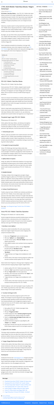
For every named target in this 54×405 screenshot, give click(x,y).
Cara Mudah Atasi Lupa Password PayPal (44, 49)
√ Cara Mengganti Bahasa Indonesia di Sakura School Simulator (45, 36)
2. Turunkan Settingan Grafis (8, 73)
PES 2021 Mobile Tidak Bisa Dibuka (9, 59)
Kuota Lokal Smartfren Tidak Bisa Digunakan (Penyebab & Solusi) (45, 90)
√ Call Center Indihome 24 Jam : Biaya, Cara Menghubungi (13, 398)
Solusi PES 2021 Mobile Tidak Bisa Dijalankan (11, 70)
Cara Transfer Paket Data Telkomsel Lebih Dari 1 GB (45, 54)
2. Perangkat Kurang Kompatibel (9, 63)
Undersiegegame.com (19, 358)
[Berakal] (25, 2)
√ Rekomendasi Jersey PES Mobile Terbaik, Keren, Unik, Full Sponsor (45, 18)
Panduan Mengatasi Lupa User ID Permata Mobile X (46, 123)
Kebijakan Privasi (43, 403)
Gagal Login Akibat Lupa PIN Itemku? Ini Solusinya (46, 70)
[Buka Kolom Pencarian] (52, 2)
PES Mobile (8, 395)
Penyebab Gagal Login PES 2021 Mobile (10, 60)
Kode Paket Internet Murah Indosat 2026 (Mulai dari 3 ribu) (45, 11)
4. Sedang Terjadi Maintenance (9, 68)
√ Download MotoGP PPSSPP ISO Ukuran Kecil (45, 59)
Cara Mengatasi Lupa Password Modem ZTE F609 (44, 25)
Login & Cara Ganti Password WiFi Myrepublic (46, 80)
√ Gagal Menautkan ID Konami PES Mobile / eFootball (45, 129)
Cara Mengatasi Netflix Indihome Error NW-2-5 (45, 141)
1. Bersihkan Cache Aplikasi (8, 71)
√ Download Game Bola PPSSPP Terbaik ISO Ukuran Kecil (45, 117)
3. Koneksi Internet (7, 66)
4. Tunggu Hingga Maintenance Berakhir (11, 76)
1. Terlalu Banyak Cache (8, 62)
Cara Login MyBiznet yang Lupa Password (46, 146)
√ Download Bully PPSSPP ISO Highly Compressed (46, 75)
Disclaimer (50, 403)
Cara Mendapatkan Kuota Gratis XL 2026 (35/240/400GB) (46, 64)
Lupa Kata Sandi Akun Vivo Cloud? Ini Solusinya (46, 85)
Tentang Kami (27, 403)
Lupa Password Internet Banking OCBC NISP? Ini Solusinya (45, 104)
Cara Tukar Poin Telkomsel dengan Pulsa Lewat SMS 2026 (46, 97)
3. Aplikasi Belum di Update (8, 65)
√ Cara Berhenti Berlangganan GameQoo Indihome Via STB (14, 397)
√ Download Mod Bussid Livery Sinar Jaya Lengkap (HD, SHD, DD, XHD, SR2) (45, 43)
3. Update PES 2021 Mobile (8, 74)
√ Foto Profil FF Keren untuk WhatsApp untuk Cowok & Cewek (45, 110)
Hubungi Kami (35, 403)
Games (4, 395)
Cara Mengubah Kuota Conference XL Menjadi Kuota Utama (45, 152)
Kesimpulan (4, 78)
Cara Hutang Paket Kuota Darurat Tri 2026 (45, 31)
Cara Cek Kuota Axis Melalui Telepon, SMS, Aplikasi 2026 (45, 135)
